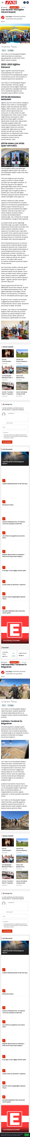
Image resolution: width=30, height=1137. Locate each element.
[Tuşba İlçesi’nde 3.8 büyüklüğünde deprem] (15, 459)
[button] (27, 2)
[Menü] (2, 2)
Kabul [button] (26, 1135)
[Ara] (24, 2)
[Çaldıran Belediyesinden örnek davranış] (15, 476)
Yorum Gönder (7, 442)
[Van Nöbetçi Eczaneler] (15, 630)
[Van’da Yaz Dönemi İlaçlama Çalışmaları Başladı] (22, 356)
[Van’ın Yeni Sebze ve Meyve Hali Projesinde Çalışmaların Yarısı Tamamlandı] (22, 389)
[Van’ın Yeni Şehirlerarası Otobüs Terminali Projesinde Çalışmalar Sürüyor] (22, 373)
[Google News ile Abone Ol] (5, 46)
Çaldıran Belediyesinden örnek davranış (14, 484)
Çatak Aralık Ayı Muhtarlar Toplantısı (13, 585)
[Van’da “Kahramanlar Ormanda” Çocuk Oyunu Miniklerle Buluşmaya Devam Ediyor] (8, 356)
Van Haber (9, 16)
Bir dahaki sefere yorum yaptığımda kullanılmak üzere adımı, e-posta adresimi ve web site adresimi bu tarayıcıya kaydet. (16, 436)
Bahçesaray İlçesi (7, 505)
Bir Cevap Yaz (7, 404)
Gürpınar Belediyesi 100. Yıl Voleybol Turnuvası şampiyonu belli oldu (13, 523)
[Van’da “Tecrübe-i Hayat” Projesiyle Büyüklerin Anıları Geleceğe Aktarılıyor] (8, 389)
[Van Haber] (11, 2)
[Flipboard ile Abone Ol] (14, 46)
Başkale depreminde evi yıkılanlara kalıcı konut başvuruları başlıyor (13, 555)
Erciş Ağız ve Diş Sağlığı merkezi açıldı (14, 570)
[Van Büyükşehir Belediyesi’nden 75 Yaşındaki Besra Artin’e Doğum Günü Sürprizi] (8, 373)
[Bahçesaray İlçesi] (15, 496)
